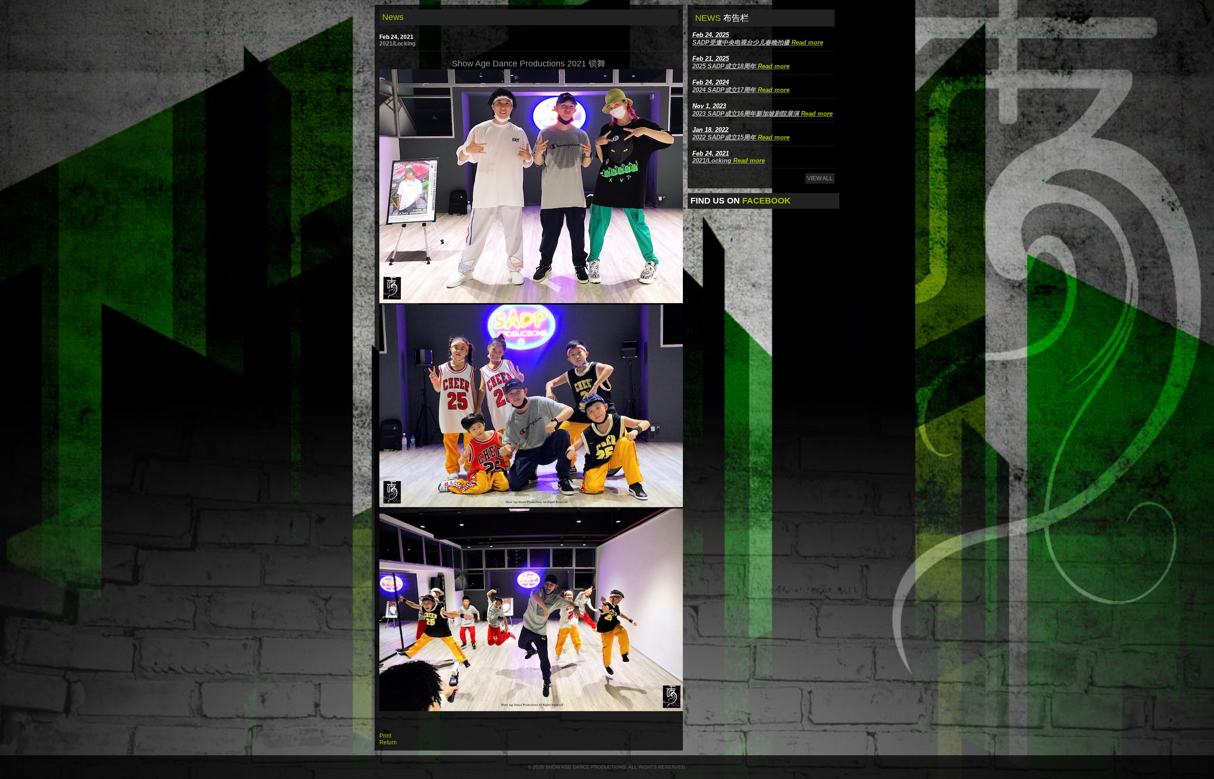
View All (820, 178)
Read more (807, 42)
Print (385, 736)
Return (388, 742)
